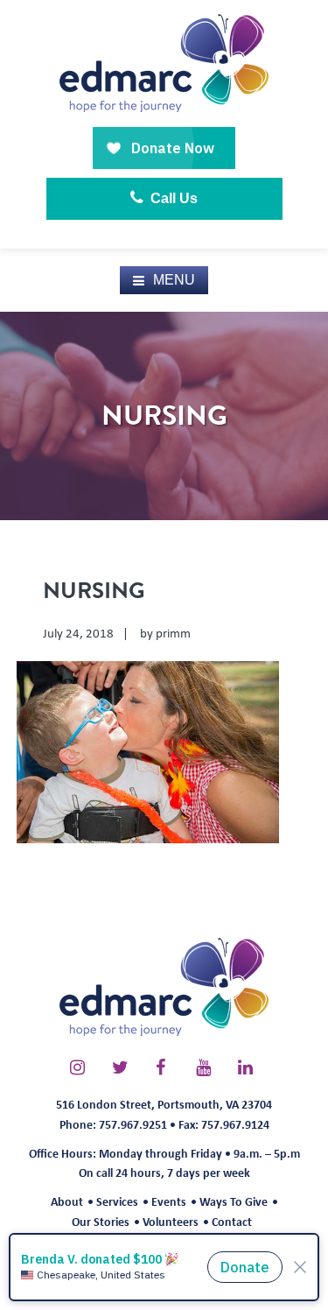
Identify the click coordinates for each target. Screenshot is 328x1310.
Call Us (172, 198)
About (67, 1201)
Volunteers (171, 1221)
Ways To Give (233, 1201)
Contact (232, 1221)
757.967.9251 (133, 1124)
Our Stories (100, 1221)
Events (168, 1201)
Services (117, 1201)
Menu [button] (174, 279)
